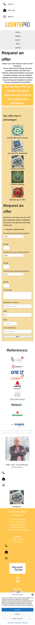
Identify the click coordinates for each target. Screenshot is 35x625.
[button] (32, 594)
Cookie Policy (11, 622)
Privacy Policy (18, 622)
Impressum (25, 622)
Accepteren (17, 609)
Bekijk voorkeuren (17, 618)
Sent (17, 336)
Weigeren (17, 614)
